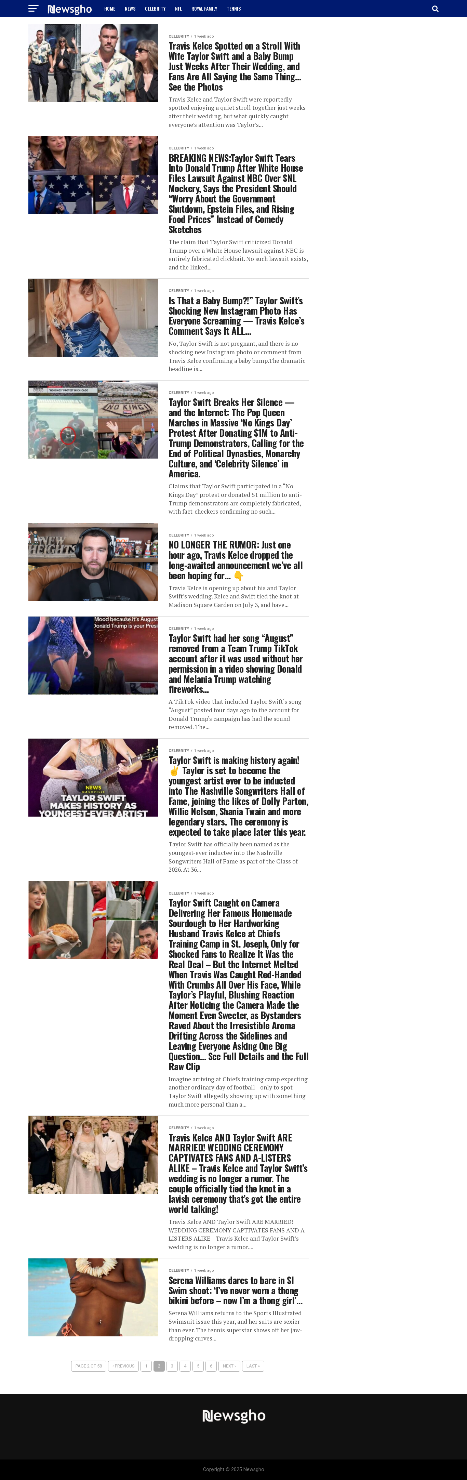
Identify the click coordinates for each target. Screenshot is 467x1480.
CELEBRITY (155, 8)
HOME (109, 8)
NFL (178, 8)
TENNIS (234, 8)
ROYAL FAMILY (204, 8)
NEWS (130, 8)
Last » (253, 1366)
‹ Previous (123, 1366)
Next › (229, 1366)
